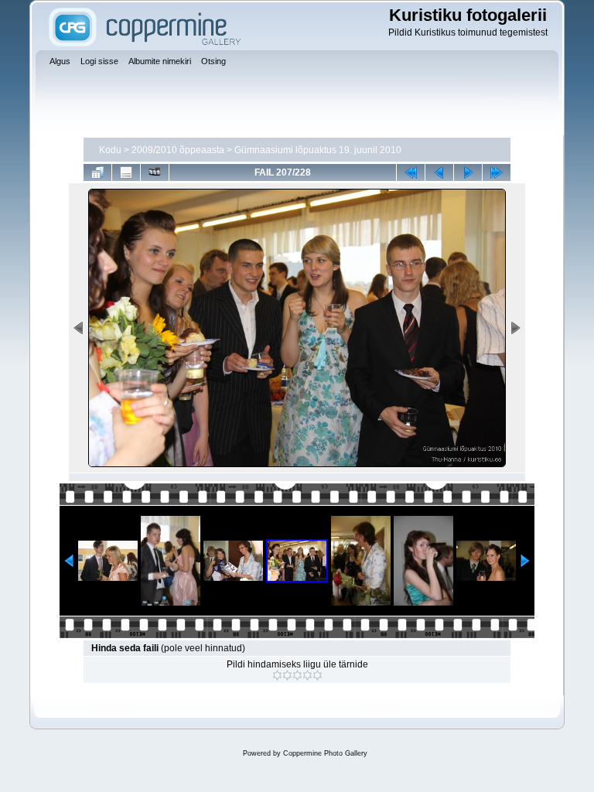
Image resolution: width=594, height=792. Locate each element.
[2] (287, 675)
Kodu (110, 150)
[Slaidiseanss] (155, 172)
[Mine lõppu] (496, 172)
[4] (307, 675)
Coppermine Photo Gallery (325, 753)
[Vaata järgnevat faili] (468, 172)
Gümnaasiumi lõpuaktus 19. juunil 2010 (317, 150)
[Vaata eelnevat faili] (439, 172)
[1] (277, 675)
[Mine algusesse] (411, 172)
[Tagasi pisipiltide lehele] (97, 172)
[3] (297, 675)
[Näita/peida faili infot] (126, 172)
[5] (317, 675)
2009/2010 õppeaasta (177, 150)
